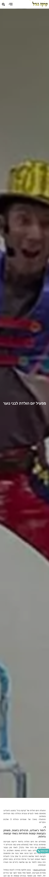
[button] (3, 4)
